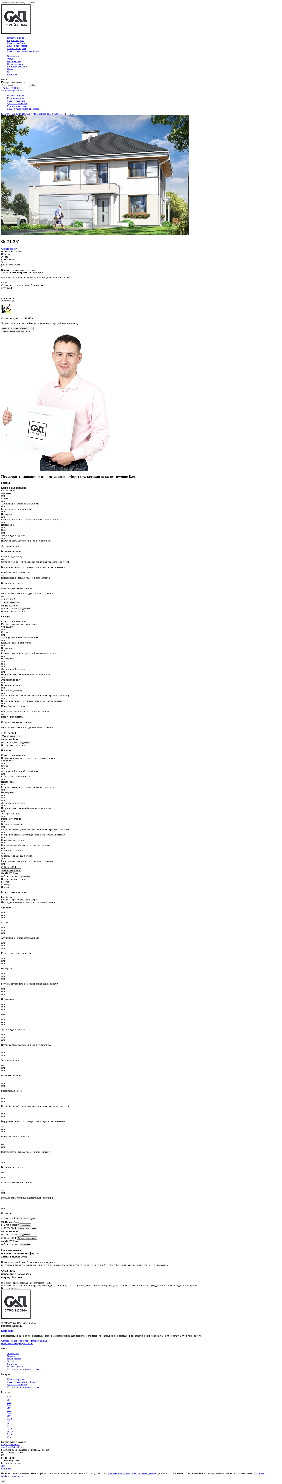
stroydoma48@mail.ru (11, 90)
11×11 (10, 1426)
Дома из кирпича (15, 1379)
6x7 (9, 1397)
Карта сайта (7, 1331)
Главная (5, 114)
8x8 (9, 1413)
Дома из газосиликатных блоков (23, 51)
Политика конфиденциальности (17, 1343)
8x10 (9, 1418)
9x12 (9, 1429)
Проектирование (15, 64)
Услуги (10, 72)
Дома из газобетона (17, 43)
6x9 (9, 1402)
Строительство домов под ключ (23, 1369)
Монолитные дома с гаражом (47, 114)
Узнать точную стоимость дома (16, 332)
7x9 (9, 1408)
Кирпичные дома (15, 40)
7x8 (9, 1405)
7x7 (9, 1410)
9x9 (9, 1421)
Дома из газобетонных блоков (22, 1382)
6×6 (9, 1437)
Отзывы (11, 58)
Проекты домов (15, 1366)
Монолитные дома (16, 48)
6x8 (9, 1400)
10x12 (10, 1431)
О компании (13, 56)
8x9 (9, 1415)
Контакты (12, 74)
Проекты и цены (15, 38)
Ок (3, 1481)
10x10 (10, 1423)
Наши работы (14, 61)
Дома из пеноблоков (17, 46)
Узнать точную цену (11, 602)
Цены (10, 69)
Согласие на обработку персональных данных (24, 1341)
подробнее (25, 609)
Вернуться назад (9, 1288)
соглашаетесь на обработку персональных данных (131, 1473)
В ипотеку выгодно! (17, 66)
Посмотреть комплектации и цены (17, 328)
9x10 (9, 1434)
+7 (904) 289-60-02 (10, 88)
